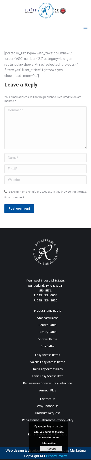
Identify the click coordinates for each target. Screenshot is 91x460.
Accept (51, 448)
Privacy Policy (56, 456)
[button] (85, 27)
